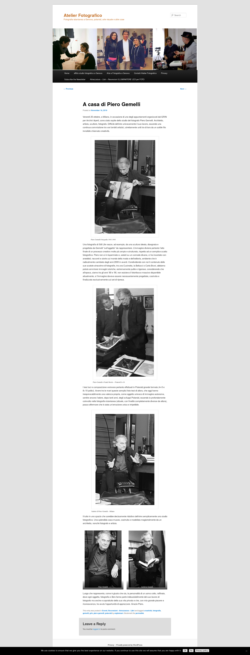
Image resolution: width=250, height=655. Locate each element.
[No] (246, 651)
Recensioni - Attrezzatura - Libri (121, 610)
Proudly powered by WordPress (129, 645)
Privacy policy (202, 651)
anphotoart (118, 613)
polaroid (108, 613)
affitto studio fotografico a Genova (88, 73)
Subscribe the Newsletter (74, 79)
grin (91, 613)
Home (66, 73)
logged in (96, 629)
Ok (185, 651)
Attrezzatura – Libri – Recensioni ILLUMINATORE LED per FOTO (117, 79)
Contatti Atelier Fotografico (145, 73)
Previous (68, 88)
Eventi (104, 610)
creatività (148, 610)
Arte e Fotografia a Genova (118, 73)
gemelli (86, 613)
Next (183, 88)
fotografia (157, 610)
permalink (140, 613)
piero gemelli (99, 613)
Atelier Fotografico (83, 15)
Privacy (164, 73)
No (191, 651)
